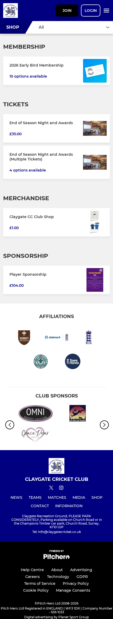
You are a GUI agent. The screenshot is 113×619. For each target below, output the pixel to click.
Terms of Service (39, 583)
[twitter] (51, 488)
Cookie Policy (36, 590)
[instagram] (61, 488)
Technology (58, 576)
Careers (32, 576)
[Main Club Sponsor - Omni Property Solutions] (35, 414)
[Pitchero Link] (56, 557)
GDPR (82, 576)
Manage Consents (73, 590)
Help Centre (32, 569)
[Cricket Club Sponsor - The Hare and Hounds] (77, 414)
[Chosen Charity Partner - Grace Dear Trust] (35, 435)
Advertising (81, 569)
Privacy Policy (76, 583)
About (57, 569)
